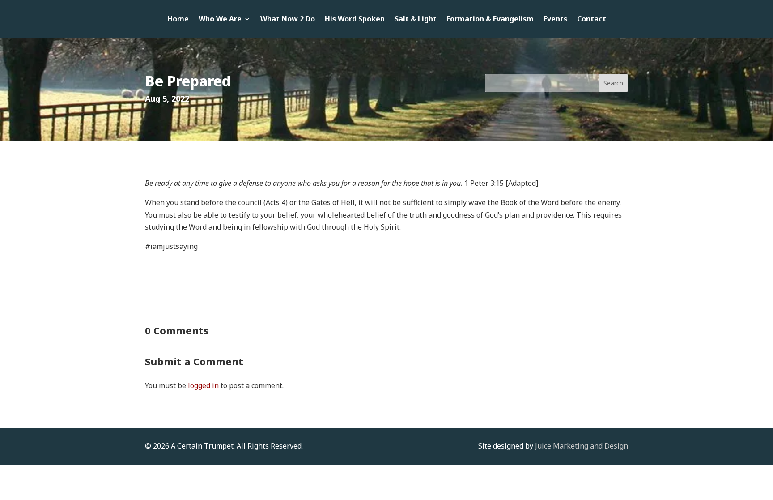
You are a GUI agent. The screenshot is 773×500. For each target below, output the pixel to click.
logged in (203, 385)
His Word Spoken (355, 20)
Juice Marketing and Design (581, 446)
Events (555, 20)
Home (178, 20)
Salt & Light (416, 20)
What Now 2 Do (287, 20)
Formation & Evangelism (490, 20)
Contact (591, 20)
